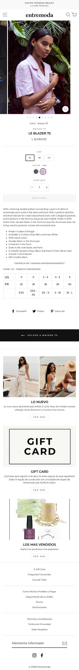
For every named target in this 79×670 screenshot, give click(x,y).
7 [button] (46, 118)
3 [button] (34, 118)
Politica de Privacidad (39, 624)
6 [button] (43, 118)
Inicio (32, 123)
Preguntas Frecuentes (39, 574)
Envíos (39, 602)
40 (49, 157)
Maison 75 (42, 123)
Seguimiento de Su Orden (39, 597)
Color (39, 165)
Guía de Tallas (39, 580)
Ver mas (39, 417)
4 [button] (37, 118)
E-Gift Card (39, 569)
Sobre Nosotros (40, 629)
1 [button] (28, 118)
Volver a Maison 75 (42, 335)
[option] (39, 4)
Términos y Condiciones (39, 619)
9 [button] (52, 118)
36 (30, 157)
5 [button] (40, 118)
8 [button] (49, 118)
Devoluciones (39, 607)
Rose (43, 172)
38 (39, 157)
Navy (36, 172)
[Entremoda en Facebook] (42, 655)
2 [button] (31, 118)
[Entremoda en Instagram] (34, 655)
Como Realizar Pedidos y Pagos (39, 591)
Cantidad (39, 180)
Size (39, 152)
